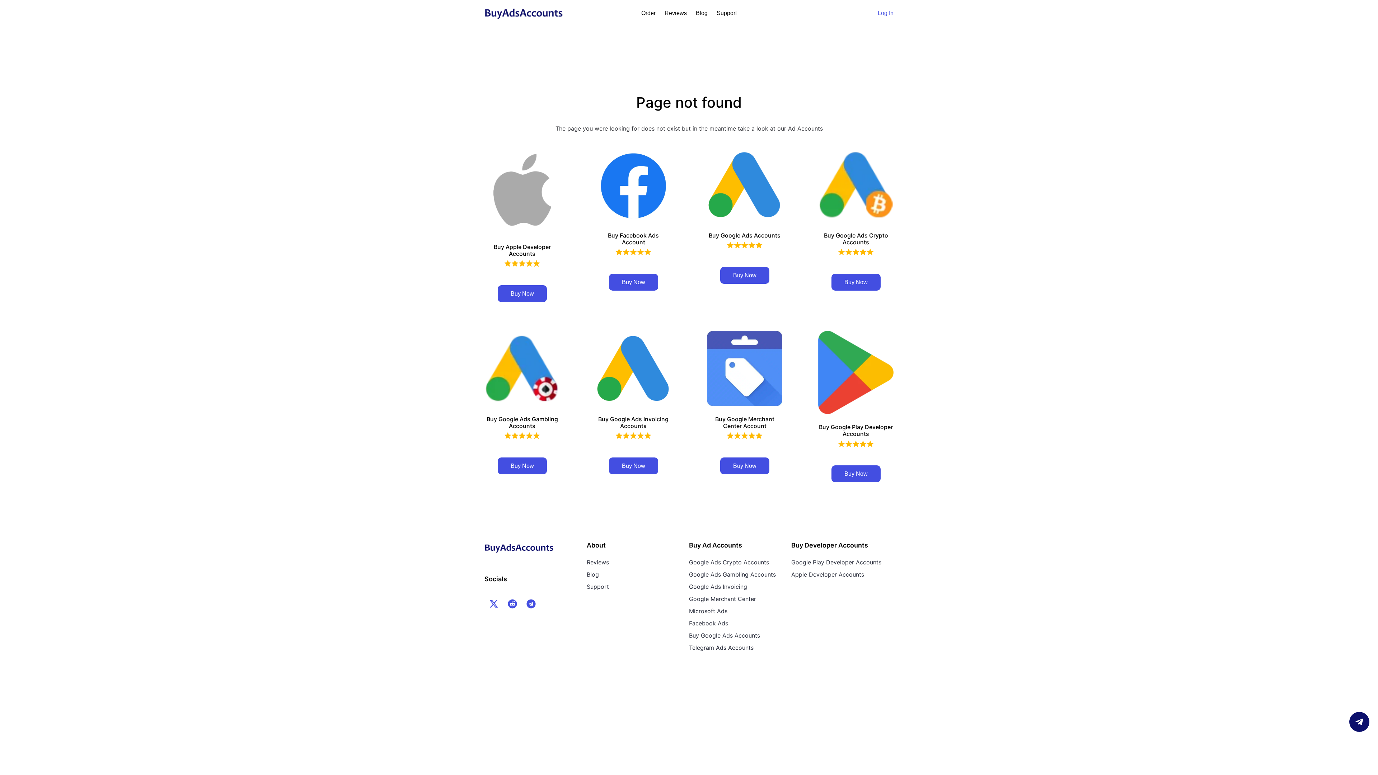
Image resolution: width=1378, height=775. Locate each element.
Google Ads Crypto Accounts (729, 562)
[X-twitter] (493, 604)
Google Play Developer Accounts (836, 562)
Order (648, 13)
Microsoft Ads (708, 611)
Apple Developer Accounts (827, 574)
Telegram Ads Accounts (721, 647)
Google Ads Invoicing (718, 586)
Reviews (676, 13)
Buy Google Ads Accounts (724, 635)
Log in (886, 13)
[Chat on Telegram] (1359, 722)
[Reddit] (512, 604)
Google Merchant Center (722, 598)
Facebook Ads (708, 623)
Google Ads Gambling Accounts (732, 574)
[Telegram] (531, 604)
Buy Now (522, 294)
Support (727, 13)
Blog (702, 13)
